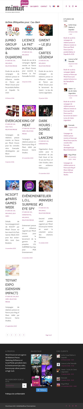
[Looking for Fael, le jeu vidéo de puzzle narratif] (47, 359)
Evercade (13, 121)
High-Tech (8, 127)
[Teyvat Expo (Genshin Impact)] (12, 270)
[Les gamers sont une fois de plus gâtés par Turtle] (47, 370)
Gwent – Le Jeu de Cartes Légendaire (73, 91)
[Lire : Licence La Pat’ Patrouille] (66, 60)
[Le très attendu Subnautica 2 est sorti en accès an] (47, 381)
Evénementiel (43, 144)
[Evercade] (12, 110)
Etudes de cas (10, 60)
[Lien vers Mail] (76, 6)
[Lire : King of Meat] (66, 156)
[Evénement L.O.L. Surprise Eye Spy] (29, 186)
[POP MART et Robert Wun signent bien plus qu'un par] (36, 370)
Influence (8, 63)
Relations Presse (11, 66)
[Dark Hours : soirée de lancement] (46, 110)
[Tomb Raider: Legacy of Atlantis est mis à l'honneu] (36, 359)
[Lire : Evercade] (66, 126)
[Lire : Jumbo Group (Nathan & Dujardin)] (66, 26)
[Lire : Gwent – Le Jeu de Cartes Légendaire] (66, 90)
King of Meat (72, 155)
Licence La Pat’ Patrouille (31, 44)
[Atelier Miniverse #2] (46, 186)
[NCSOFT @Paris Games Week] (12, 185)
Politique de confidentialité (15, 394)
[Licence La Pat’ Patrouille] (29, 30)
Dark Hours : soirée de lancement (48, 129)
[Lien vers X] (69, 6)
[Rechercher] (50, 6)
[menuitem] (16, 6)
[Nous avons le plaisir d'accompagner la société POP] (36, 381)
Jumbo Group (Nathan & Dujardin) (13, 48)
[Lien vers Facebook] (66, 6)
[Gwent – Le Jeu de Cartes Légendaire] (46, 30)
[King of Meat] (29, 110)
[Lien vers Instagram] (72, 6)
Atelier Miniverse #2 (47, 200)
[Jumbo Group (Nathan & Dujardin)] (12, 30)
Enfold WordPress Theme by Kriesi (26, 406)
